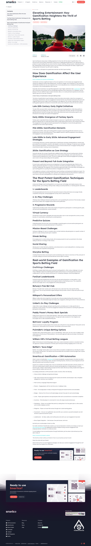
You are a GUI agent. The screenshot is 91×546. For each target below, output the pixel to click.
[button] (20, 2)
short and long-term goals (39, 427)
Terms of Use (17, 543)
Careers (56, 2)
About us (41, 2)
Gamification (77, 88)
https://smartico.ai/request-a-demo (41, 435)
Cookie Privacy (23, 543)
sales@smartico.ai (44, 543)
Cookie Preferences (31, 543)
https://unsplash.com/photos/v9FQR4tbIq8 (43, 79)
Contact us (34, 2)
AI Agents (27, 2)
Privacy (37, 543)
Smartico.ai (50, 359)
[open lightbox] (79, 526)
